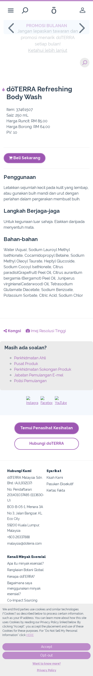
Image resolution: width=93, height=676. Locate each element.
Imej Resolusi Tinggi (48, 331)
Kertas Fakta (55, 490)
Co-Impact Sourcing (22, 600)
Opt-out (46, 655)
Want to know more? (46, 663)
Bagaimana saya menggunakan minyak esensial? (23, 588)
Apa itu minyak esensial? (25, 563)
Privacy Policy (46, 670)
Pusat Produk (26, 363)
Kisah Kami (54, 477)
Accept (46, 647)
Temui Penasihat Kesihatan (46, 428)
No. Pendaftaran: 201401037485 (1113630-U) (25, 494)
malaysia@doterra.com (24, 543)
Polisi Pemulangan (30, 381)
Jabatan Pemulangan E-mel (38, 375)
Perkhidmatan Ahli (30, 358)
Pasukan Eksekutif (59, 484)
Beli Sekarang (26, 158)
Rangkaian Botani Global (25, 570)
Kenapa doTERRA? (21, 576)
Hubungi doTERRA (46, 443)
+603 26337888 (18, 537)
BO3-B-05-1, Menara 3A (25, 507)
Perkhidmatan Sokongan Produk (42, 369)
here (30, 635)
